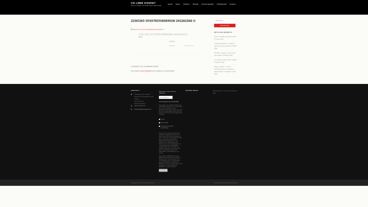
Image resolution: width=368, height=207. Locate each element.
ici (174, 166)
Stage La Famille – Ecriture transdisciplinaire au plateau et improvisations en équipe (224, 69)
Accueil (170, 4)
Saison (178, 4)
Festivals (195, 4)
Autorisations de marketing (169, 101)
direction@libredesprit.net (142, 109)
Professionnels (222, 4)
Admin (140, 37)
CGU (214, 93)
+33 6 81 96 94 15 (139, 106)
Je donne (233, 4)
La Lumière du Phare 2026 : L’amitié (225, 60)
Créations (186, 4)
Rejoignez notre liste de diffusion (167, 92)
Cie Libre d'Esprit (143, 3)
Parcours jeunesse (208, 4)
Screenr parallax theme (220, 183)
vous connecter (146, 71)
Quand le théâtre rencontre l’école (225, 36)
